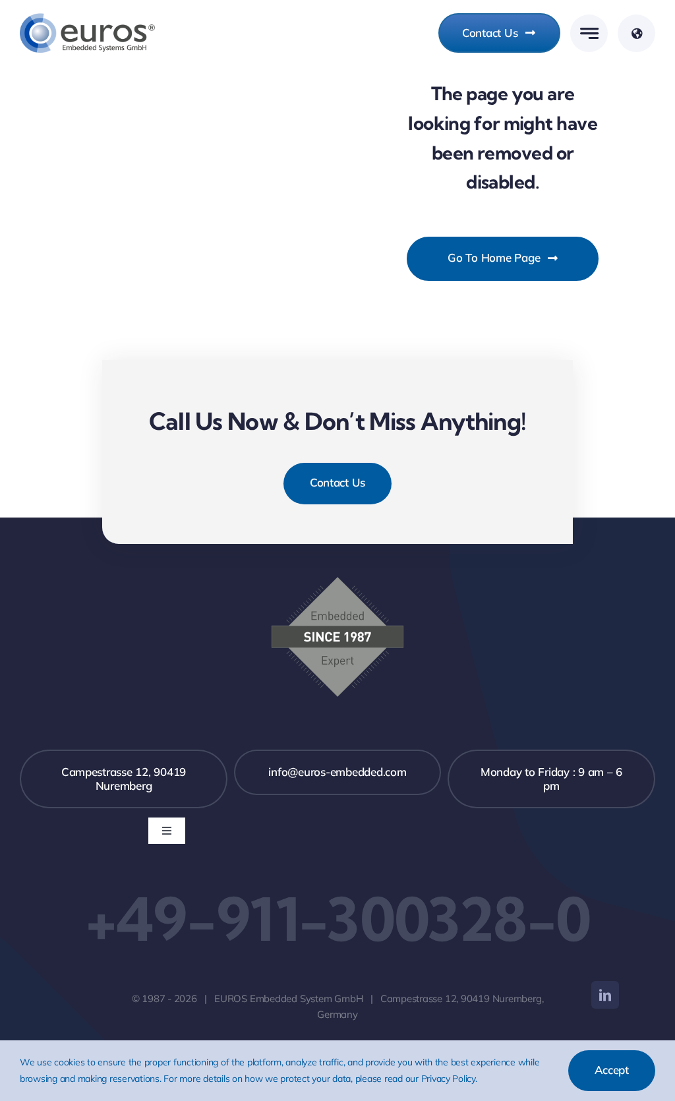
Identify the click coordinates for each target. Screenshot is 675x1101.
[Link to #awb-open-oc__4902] (636, 33)
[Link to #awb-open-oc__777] (589, 33)
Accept (612, 1070)
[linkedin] (605, 995)
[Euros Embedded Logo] (87, 19)
